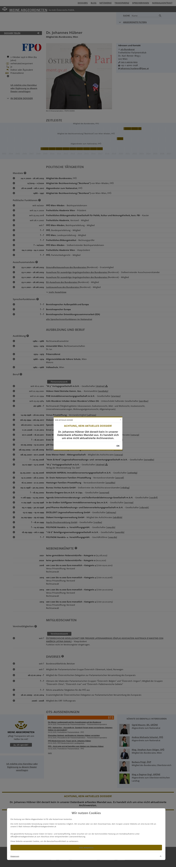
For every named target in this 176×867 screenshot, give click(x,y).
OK (117, 445)
